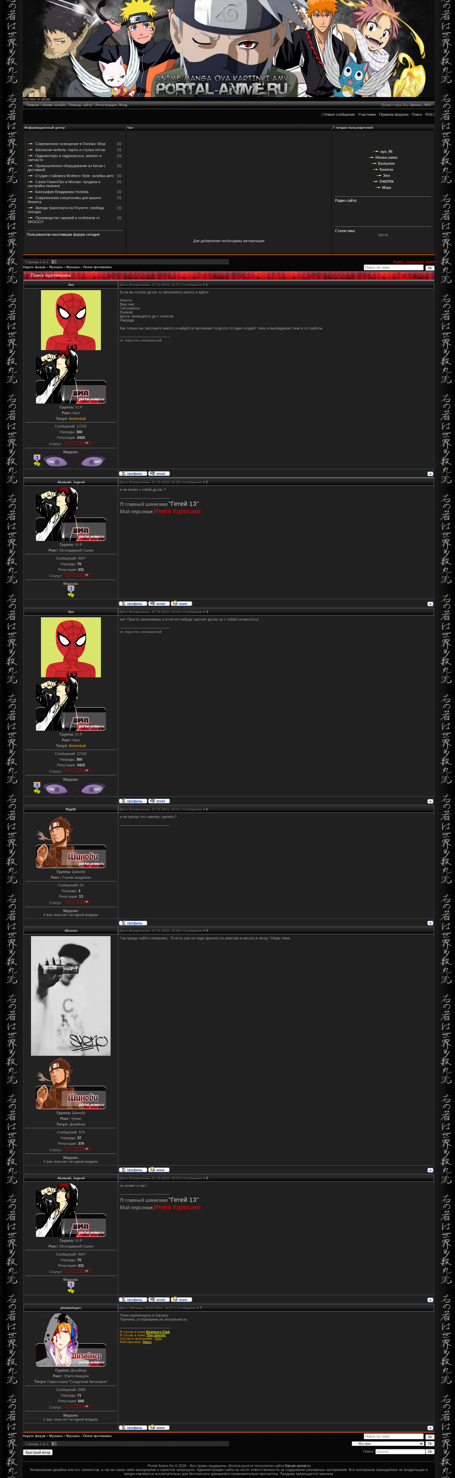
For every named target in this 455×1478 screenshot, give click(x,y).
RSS (427, 105)
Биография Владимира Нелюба (61, 192)
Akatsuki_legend (71, 482)
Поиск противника (97, 267)
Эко (71, 284)
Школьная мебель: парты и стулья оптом (70, 150)
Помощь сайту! (81, 105)
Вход (123, 105)
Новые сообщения (339, 114)
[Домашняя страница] (181, 603)
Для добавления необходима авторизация (228, 241)
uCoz (46, 99)
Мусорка (56, 267)
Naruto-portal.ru (297, 1466)
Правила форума (393, 114)
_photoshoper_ (71, 1308)
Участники (367, 114)
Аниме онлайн (54, 105)
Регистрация (106, 105)
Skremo (71, 930)
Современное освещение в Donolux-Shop (70, 144)
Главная (32, 105)
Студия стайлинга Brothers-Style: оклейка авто (74, 176)
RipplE (71, 809)
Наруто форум (34, 267)
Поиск (417, 114)
